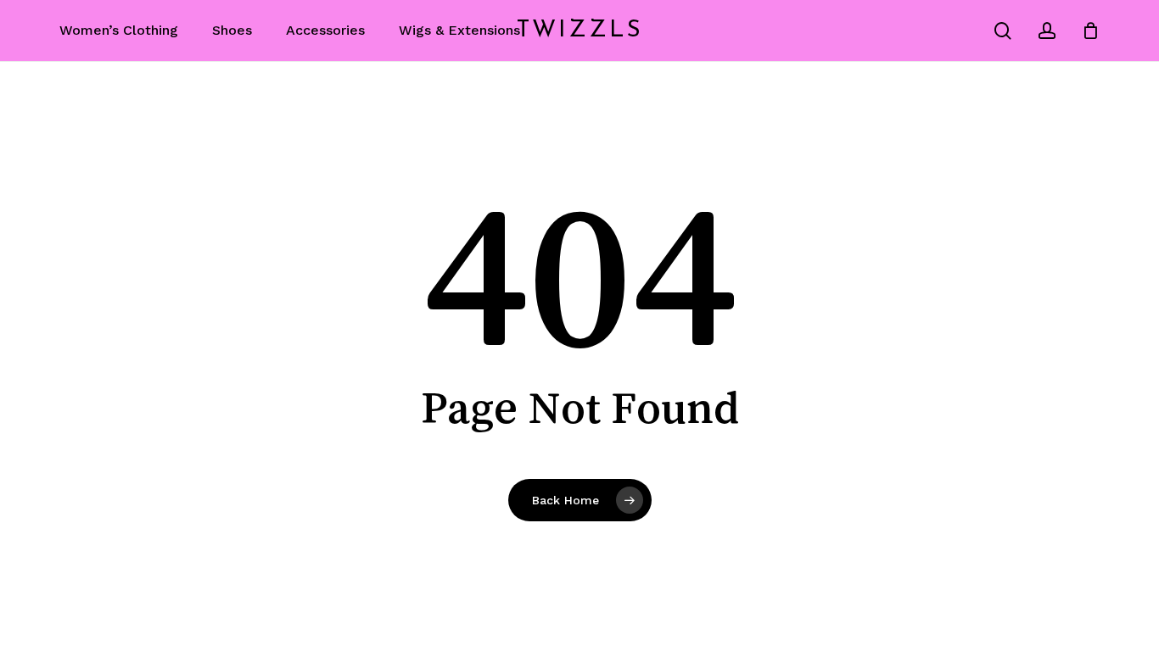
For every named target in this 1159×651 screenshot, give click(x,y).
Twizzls (580, 30)
